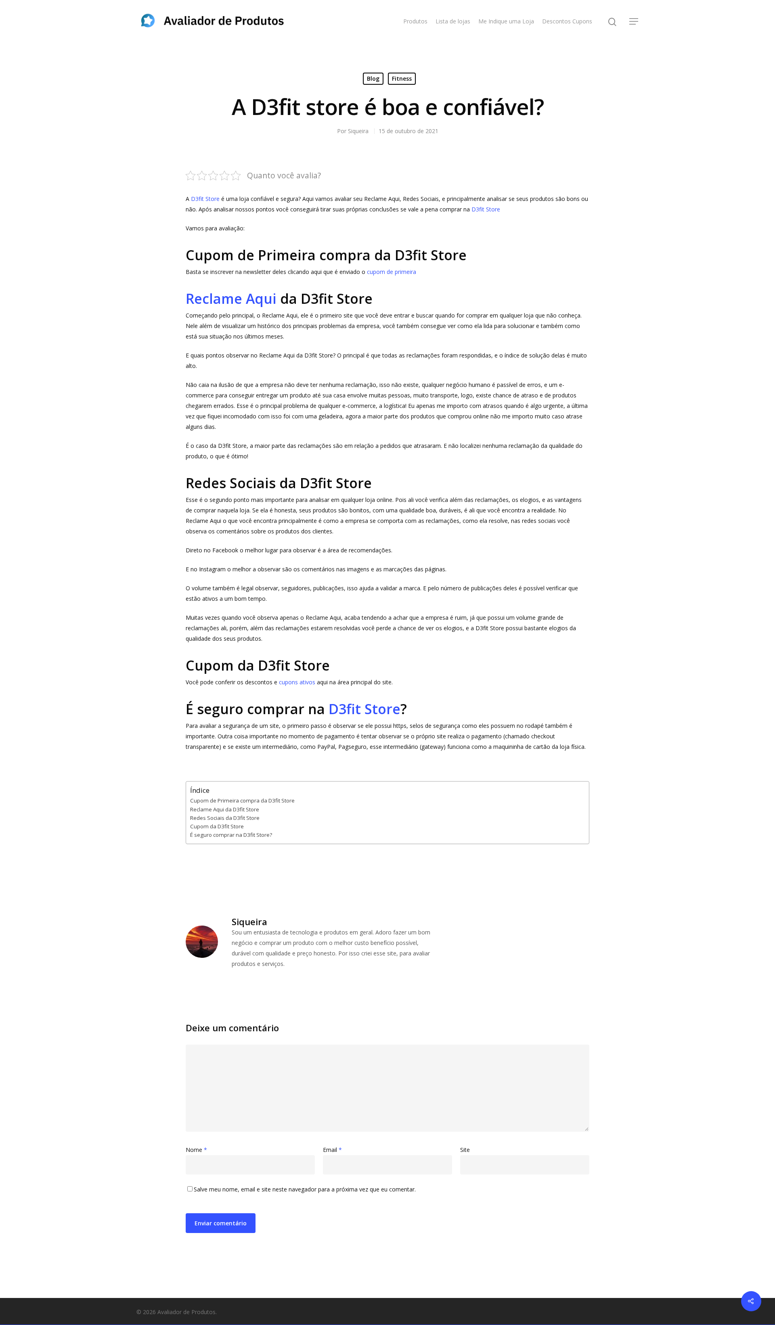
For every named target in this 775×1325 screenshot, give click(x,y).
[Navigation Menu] (634, 21)
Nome (196, 1150)
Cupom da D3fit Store (217, 826)
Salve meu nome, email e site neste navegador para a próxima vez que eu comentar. (305, 1189)
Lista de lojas (453, 21)
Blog (373, 78)
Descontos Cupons (567, 21)
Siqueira (358, 131)
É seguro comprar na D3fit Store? (231, 834)
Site (465, 1150)
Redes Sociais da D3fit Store (225, 817)
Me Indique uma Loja (506, 21)
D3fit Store (205, 199)
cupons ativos (297, 682)
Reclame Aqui (231, 298)
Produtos (415, 21)
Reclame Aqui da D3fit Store (224, 809)
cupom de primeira (391, 272)
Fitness (402, 78)
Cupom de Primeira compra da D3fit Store (242, 800)
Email (332, 1150)
